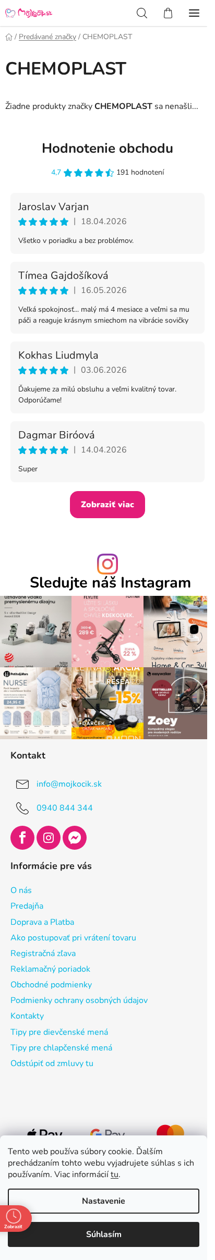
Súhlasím (104, 1234)
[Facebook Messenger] (75, 838)
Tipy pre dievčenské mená (59, 1032)
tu (114, 1174)
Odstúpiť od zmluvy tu (51, 1063)
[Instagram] (49, 838)
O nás (21, 890)
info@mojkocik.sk (69, 783)
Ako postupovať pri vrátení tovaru (73, 938)
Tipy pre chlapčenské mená (61, 1048)
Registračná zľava (43, 953)
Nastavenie (103, 1201)
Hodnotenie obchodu (107, 148)
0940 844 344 (65, 807)
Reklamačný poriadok (50, 969)
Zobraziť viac (107, 504)
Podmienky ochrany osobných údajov (79, 1000)
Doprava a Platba (42, 922)
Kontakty (27, 1016)
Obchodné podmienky (51, 984)
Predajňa (26, 906)
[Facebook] (22, 838)
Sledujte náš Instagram (110, 583)
